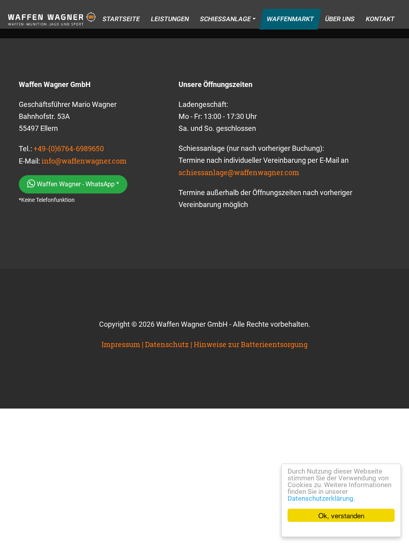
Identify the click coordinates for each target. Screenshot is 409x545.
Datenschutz (167, 344)
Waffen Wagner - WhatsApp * (77, 184)
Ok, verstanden (341, 515)
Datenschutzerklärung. (321, 498)
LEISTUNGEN (169, 19)
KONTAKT (380, 19)
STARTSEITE (121, 19)
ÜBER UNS (339, 19)
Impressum (120, 344)
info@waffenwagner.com (84, 161)
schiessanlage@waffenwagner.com (239, 172)
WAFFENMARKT (290, 19)
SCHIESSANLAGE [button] (225, 19)
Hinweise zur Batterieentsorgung (251, 344)
